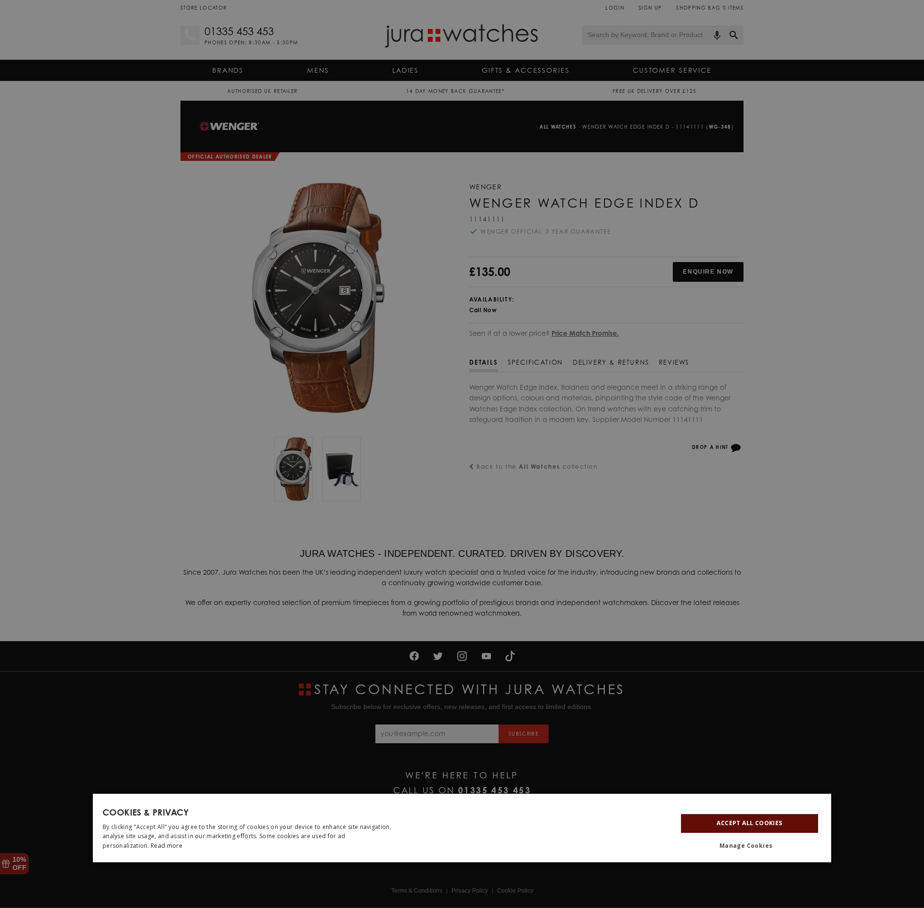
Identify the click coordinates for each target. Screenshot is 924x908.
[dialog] (462, 828)
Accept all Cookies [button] (749, 823)
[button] (749, 846)
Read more (166, 846)
